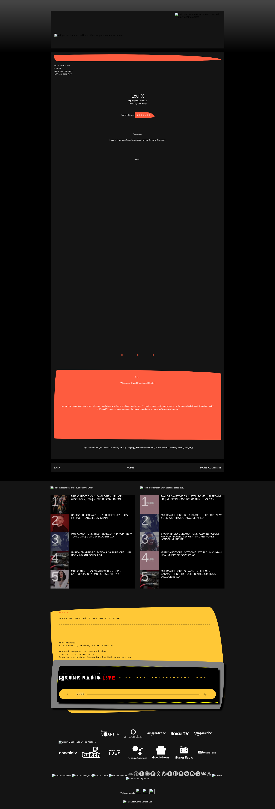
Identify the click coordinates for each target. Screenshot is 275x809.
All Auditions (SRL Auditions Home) (103, 447)
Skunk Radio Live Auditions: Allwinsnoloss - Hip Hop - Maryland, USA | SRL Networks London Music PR (191, 536)
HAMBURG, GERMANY (63, 71)
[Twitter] (151, 383)
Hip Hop (132, 100)
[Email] (134, 383)
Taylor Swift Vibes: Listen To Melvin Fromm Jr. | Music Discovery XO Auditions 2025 (191, 498)
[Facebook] (142, 383)
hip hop (138, 406)
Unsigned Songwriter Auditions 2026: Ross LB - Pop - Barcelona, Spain (100, 516)
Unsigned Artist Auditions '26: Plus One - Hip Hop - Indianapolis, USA (101, 554)
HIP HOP (57, 69)
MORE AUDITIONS (210, 467)
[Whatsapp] (125, 383)
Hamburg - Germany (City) (148, 447)
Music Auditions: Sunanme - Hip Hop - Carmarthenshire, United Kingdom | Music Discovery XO (189, 574)
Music (139, 100)
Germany (142, 103)
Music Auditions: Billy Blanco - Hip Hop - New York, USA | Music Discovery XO (101, 535)
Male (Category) (185, 447)
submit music (169, 406)
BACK (57, 467)
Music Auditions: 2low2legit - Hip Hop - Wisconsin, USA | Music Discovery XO (97, 498)
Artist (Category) (127, 447)
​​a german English (125, 140)
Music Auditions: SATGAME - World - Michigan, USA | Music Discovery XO (191, 554)
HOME (130, 467)
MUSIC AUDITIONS (62, 66)
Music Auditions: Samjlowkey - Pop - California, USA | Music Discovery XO (96, 572)
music (136, 409)
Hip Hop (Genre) (169, 447)
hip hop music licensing (75, 406)
